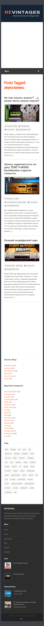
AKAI (6, 449)
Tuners (6, 426)
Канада (26, 466)
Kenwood (17, 454)
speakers (18, 462)
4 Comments (11, 129)
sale (6, 462)
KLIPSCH (25, 454)
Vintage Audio (25, 126)
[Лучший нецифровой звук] (22, 253)
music (32, 454)
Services (7, 552)
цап (15, 492)
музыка (30, 479)
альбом (15, 471)
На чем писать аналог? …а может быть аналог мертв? (21, 99)
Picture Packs (8, 376)
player (15, 458)
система (15, 488)
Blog (5, 543)
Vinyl (5, 436)
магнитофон (21, 479)
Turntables (7, 428)
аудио (7, 475)
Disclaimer (12, 616)
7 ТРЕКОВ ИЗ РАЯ (19, 591)
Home (6, 530)
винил (24, 475)
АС (20, 466)
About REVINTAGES (11, 391)
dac (19, 449)
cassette (13, 449)
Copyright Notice (30, 616)
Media (20, 266)
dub (29, 449)
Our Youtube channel (20, 563)
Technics (32, 462)
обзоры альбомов (16, 483)
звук (6, 479)
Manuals (7, 373)
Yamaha (14, 466)
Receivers (7, 420)
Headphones (8, 405)
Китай (32, 466)
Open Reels (8, 418)
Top (21, 619)
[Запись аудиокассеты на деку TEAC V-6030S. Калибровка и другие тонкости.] (22, 186)
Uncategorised (9, 431)
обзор (7, 483)
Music (6, 415)
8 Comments (30, 266)
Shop (6, 534)
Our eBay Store (18, 574)
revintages (30, 458)
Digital (6, 402)
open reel (8, 458)
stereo (26, 462)
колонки (12, 479)
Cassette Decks (12, 202)
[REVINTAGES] (22, 13)
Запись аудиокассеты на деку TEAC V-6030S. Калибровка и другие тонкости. (20, 168)
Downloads (8, 539)
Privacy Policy (20, 616)
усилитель (8, 492)
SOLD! (6, 379)
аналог (22, 471)
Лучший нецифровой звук (21, 240)
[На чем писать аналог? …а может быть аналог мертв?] (22, 113)
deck (24, 449)
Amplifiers (7, 397)
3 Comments (34, 202)
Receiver (22, 458)
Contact (6, 547)
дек (37, 475)
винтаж (31, 475)
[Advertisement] (22, 45)
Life (5, 410)
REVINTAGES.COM (24, 129)
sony (11, 462)
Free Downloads (9, 371)
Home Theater (9, 407)
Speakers (7, 423)
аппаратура (30, 471)
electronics (8, 454)
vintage (7, 466)
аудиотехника (15, 475)
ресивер (7, 488)
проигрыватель (29, 483)
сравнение (24, 488)
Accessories (8, 368)
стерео (32, 488)
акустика (8, 471)
